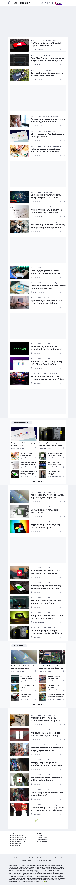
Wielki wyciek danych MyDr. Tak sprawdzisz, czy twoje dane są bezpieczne (47, 212)
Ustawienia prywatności (46, 860)
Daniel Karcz (47, 55)
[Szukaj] (41, 3)
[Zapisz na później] (61, 49)
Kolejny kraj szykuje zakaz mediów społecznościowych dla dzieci (46, 765)
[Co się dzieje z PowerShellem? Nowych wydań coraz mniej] (19, 197)
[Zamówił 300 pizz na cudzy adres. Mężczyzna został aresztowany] (19, 809)
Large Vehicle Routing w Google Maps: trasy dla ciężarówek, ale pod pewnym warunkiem (50, 667)
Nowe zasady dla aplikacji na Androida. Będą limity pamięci (48, 347)
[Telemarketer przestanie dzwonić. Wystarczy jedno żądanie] (19, 121)
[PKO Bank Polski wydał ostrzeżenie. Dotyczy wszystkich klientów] (42, 465)
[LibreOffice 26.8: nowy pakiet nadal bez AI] (19, 511)
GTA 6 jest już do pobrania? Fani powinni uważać (47, 793)
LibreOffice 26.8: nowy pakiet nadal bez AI (45, 511)
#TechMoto (18, 646)
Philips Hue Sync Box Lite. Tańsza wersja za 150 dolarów (47, 616)
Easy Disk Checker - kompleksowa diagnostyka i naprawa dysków (48, 59)
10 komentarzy (37, 125)
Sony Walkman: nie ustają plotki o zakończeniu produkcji (47, 74)
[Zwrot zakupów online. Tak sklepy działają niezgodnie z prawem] (19, 226)
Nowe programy (14, 850)
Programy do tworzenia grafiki (17, 848)
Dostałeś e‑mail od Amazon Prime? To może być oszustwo (48, 287)
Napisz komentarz (38, 49)
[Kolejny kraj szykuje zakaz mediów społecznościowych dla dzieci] (19, 764)
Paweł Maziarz (47, 790)
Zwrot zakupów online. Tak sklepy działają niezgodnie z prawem (48, 226)
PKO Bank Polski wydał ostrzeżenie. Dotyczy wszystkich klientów (55, 463)
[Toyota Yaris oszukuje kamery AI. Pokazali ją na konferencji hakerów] (42, 697)
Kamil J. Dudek (47, 70)
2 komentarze (37, 784)
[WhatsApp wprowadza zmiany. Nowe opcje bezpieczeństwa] (15, 474)
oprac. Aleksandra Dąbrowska (52, 222)
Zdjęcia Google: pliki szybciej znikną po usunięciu (45, 526)
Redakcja (32, 858)
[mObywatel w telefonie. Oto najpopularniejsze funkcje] (19, 572)
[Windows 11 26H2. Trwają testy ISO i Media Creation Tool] (19, 363)
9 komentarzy (37, 353)
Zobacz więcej (37, 481)
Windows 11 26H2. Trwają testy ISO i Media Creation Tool (46, 362)
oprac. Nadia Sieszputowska (52, 146)
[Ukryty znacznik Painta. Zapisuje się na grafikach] (19, 136)
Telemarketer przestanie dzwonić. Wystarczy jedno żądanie (48, 120)
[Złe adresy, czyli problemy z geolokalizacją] (42, 688)
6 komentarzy (37, 201)
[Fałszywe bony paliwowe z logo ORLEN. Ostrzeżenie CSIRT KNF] (15, 697)
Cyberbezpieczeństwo (42, 839)
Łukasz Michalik (53, 690)
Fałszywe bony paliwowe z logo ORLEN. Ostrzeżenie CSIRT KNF (27, 695)
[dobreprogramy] (23, 3)
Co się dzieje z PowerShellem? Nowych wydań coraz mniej (46, 196)
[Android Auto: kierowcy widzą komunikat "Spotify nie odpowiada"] (19, 602)
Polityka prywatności (29, 860)
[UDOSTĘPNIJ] (64, 49)
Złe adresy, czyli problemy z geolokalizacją (53, 686)
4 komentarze (37, 140)
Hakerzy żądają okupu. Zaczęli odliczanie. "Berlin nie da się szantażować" (46, 151)
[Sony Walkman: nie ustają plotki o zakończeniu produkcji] (19, 75)
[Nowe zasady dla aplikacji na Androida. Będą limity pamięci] (19, 348)
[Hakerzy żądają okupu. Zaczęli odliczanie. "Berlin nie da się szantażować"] (19, 151)
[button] (65, 3)
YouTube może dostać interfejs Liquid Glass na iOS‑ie (46, 44)
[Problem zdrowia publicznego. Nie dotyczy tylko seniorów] (19, 749)
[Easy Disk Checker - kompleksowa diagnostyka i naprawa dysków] (19, 60)
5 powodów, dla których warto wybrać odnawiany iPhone (46, 302)
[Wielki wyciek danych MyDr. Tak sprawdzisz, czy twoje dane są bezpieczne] (19, 211)
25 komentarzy (37, 724)
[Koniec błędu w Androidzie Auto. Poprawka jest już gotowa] (19, 496)
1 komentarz (37, 64)
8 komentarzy (37, 383)
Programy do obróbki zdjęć (17, 835)
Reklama (49, 858)
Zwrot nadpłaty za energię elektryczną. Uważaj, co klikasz (50, 444)
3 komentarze (37, 155)
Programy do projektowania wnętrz (19, 839)
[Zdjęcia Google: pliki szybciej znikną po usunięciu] (19, 526)
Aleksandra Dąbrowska (50, 116)
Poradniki (39, 835)
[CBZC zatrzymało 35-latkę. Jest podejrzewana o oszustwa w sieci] (42, 474)
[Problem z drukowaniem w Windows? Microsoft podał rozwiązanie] (19, 720)
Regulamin (40, 858)
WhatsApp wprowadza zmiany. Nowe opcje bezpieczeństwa (28, 472)
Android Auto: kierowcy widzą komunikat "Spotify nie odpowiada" (46, 603)
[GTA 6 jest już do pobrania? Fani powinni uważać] (19, 794)
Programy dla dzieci (15, 846)
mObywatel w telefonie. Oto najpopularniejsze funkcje (45, 572)
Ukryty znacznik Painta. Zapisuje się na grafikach (47, 135)
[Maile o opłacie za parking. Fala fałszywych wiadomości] (42, 679)
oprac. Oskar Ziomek (49, 40)
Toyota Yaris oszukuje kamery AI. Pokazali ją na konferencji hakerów (56, 695)
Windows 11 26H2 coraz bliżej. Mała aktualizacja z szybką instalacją (46, 735)
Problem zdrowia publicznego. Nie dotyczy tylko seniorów (48, 749)
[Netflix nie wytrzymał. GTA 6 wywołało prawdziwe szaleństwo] (19, 378)
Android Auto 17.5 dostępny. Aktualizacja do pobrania (27, 686)
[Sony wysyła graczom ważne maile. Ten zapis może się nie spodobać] (19, 272)
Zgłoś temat (58, 858)
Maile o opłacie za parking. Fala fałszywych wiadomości (54, 677)
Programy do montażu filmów (17, 841)
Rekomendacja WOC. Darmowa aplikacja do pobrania (56, 454)
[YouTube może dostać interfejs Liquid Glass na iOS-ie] (19, 45)
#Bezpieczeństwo (21, 423)
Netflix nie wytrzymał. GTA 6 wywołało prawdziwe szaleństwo (47, 377)
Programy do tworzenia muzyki (18, 837)
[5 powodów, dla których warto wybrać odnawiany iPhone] (19, 302)
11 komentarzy (37, 216)
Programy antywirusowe (16, 843)
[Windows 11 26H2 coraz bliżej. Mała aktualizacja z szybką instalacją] (19, 734)
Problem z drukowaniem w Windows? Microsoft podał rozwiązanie (45, 720)
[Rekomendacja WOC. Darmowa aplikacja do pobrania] (42, 456)
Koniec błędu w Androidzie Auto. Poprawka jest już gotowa (47, 496)
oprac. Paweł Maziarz (50, 268)
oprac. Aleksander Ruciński (47, 671)
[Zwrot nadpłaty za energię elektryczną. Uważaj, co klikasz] (52, 434)
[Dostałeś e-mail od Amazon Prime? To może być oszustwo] (19, 287)
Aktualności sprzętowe (42, 837)
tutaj (45, 881)
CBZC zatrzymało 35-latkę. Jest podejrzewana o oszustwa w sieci (55, 472)
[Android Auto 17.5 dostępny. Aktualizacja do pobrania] (15, 688)
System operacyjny (42, 841)
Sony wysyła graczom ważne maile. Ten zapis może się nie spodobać (45, 273)
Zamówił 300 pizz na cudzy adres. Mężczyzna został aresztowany (47, 808)
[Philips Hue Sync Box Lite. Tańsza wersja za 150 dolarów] (19, 617)
